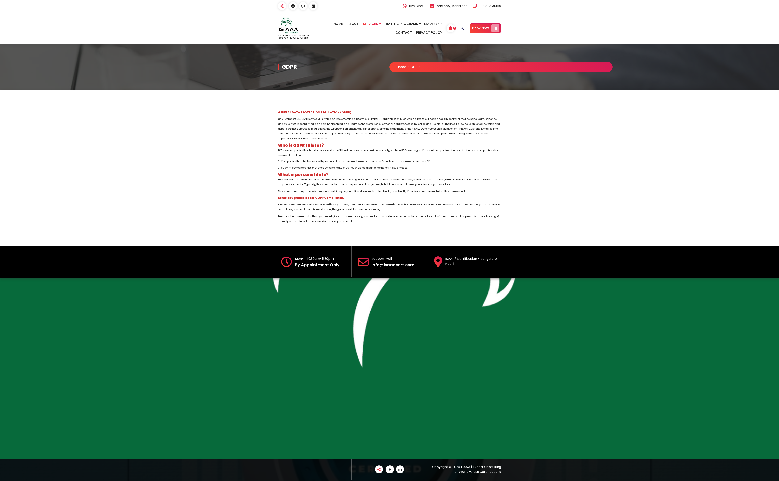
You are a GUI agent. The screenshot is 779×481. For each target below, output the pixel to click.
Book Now (480, 28)
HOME (338, 23)
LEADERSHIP (433, 23)
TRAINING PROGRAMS (401, 23)
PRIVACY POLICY (429, 32)
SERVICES (370, 23)
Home (401, 67)
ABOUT (352, 23)
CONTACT (403, 32)
